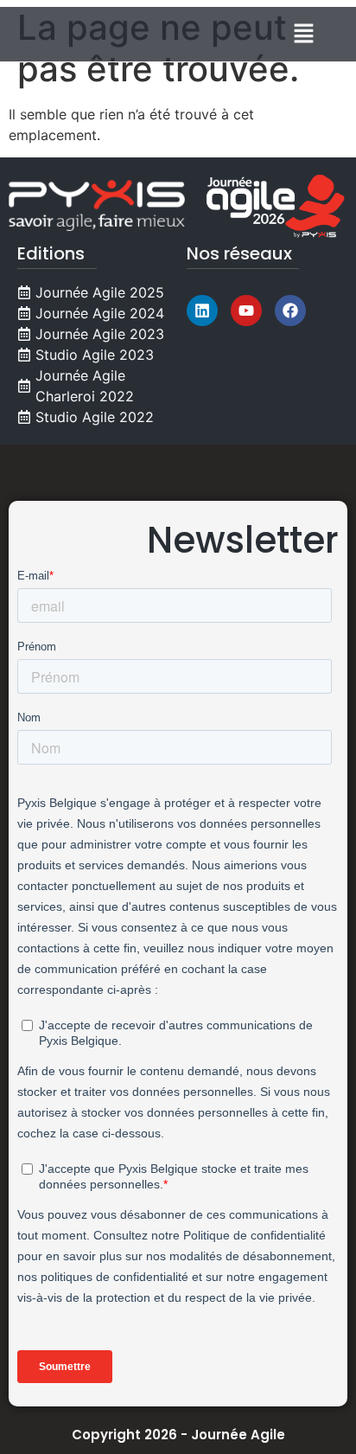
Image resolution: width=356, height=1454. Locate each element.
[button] (304, 34)
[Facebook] (290, 310)
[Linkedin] (202, 310)
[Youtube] (246, 310)
